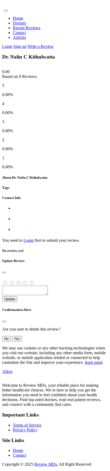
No (6, 339)
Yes (17, 339)
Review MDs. (46, 464)
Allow (7, 371)
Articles (19, 37)
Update (9, 299)
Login (7, 46)
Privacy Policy (25, 430)
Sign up (19, 46)
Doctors (19, 23)
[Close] (4, 272)
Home (18, 18)
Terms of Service (27, 425)
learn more (94, 362)
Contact (19, 32)
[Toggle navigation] (5, 10)
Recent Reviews (26, 28)
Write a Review (41, 46)
